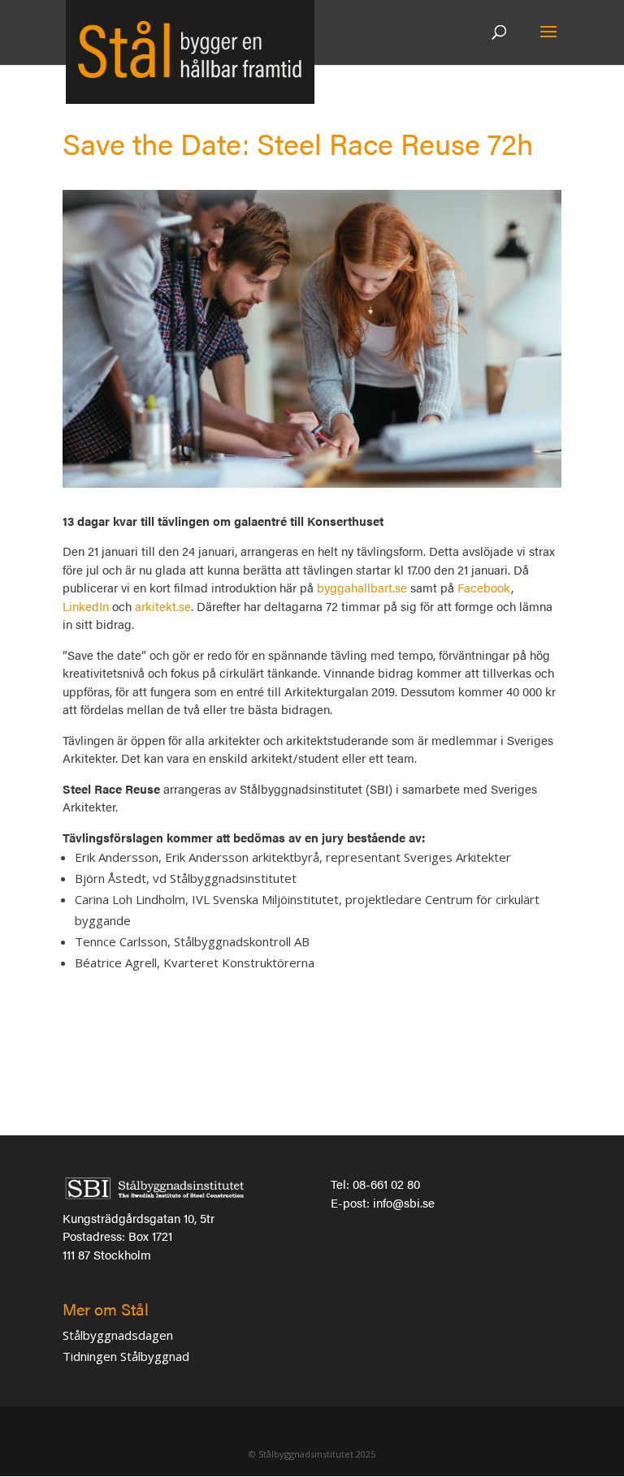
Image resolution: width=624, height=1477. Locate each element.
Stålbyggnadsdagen (118, 1335)
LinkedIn (86, 605)
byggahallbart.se (362, 587)
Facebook (484, 587)
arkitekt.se (163, 605)
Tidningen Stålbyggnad (126, 1356)
